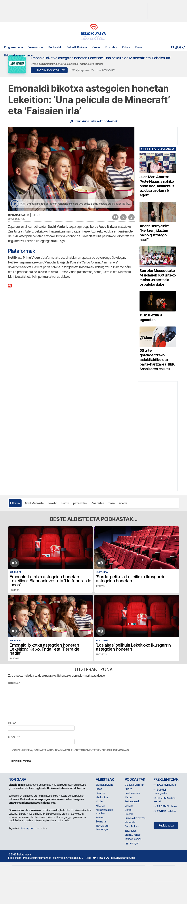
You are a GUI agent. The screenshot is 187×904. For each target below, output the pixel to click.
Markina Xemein (164, 799)
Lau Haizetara (132, 793)
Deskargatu (109, 70)
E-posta (14, 736)
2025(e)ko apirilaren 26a (82, 70)
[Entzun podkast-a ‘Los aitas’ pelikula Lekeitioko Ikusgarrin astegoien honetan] (101, 631)
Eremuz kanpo (132, 834)
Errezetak (111, 47)
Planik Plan (130, 822)
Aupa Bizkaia (131, 826)
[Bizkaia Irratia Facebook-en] (172, 47)
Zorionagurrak (132, 801)
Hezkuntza (102, 797)
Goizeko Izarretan (134, 784)
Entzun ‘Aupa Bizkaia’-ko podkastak (94, 121)
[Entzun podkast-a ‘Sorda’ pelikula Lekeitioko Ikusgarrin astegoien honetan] (101, 563)
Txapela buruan (133, 839)
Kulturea (100, 805)
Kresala (129, 814)
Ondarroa (167, 806)
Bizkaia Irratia (18, 215)
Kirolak (96, 47)
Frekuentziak (35, 47)
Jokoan (129, 805)
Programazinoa (13, 47)
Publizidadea (166, 825)
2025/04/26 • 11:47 (16, 219)
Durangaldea (160, 791)
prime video (80, 503)
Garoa (128, 809)
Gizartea (100, 793)
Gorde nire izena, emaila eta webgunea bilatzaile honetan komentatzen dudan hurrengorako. (70, 750)
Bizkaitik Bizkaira (77, 47)
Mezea (128, 797)
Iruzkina (14, 683)
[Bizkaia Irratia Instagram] (176, 47)
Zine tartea (97, 503)
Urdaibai (166, 811)
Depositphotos (28, 828)
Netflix (65, 503)
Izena (12, 722)
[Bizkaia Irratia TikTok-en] (183, 47)
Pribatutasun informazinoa (37, 857)
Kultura (126, 47)
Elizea (138, 47)
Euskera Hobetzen (135, 818)
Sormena (101, 821)
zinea (111, 503)
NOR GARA (17, 779)
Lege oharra (14, 857)
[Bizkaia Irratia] (93, 32)
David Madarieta (33, 503)
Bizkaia (166, 784)
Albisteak (105, 779)
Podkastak (55, 47)
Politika (99, 817)
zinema (123, 503)
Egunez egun (132, 843)
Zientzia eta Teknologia (102, 827)
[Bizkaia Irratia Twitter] (179, 47)
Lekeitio (52, 503)
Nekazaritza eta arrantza (18, 55)
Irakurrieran (130, 830)
